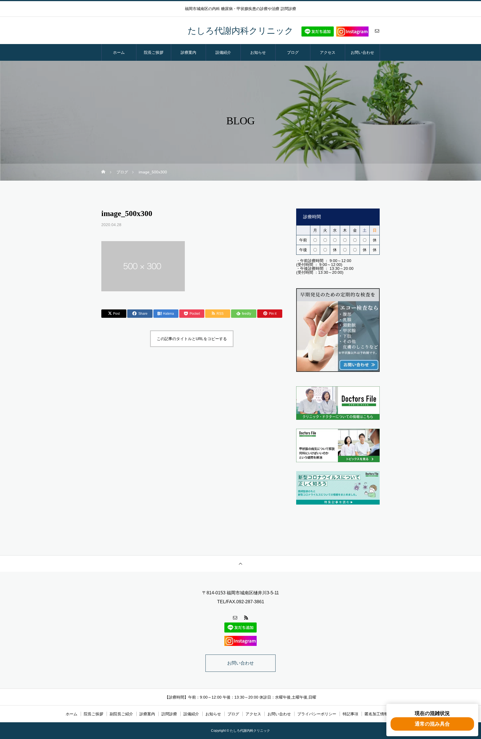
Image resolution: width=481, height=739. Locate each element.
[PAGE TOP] (240, 563)
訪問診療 (169, 714)
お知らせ (258, 52)
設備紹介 (223, 52)
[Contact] (377, 30)
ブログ (293, 52)
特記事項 (350, 714)
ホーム (119, 52)
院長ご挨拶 (153, 52)
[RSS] (246, 617)
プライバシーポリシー (316, 714)
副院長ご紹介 (121, 714)
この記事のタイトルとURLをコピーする (192, 338)
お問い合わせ (362, 52)
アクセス (327, 52)
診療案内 (188, 52)
